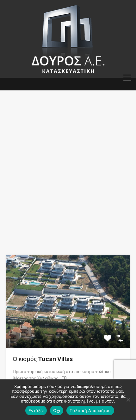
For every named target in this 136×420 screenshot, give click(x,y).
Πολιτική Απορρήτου (90, 410)
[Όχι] (128, 400)
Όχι (56, 410)
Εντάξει (36, 410)
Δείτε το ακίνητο (68, 329)
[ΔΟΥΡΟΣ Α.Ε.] (68, 70)
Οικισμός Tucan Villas (43, 359)
